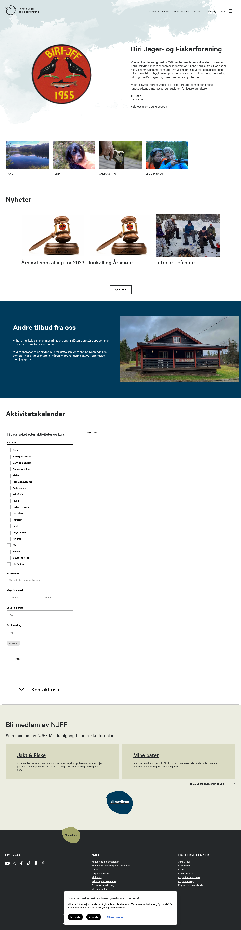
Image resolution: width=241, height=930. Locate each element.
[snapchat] (36, 863)
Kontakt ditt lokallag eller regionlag (111, 865)
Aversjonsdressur (22, 456)
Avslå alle (93, 917)
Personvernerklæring (103, 885)
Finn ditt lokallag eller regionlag (169, 11)
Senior (16, 551)
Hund (15, 500)
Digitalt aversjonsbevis (190, 885)
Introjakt (17, 519)
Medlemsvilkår (100, 889)
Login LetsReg (186, 881)
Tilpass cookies (115, 917)
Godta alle (75, 917)
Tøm (17, 658)
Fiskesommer (19, 488)
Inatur (181, 869)
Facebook (160, 106)
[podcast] (43, 863)
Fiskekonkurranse (22, 481)
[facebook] (21, 863)
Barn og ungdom (21, 462)
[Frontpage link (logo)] (10, 11)
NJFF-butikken (186, 873)
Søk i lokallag (14, 625)
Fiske (15, 475)
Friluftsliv (17, 494)
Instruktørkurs (20, 507)
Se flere (120, 290)
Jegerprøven (19, 532)
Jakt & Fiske (185, 861)
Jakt (15, 526)
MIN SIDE (198, 11)
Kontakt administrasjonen (105, 861)
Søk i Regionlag (15, 607)
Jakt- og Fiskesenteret (104, 881)
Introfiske (17, 513)
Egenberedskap (21, 469)
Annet (16, 449)
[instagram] (14, 863)
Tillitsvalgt (97, 877)
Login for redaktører (189, 877)
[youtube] (7, 863)
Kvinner (16, 538)
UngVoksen (18, 563)
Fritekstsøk (13, 573)
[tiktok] (29, 863)
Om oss (96, 869)
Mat (14, 545)
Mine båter (184, 865)
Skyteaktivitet (20, 557)
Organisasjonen (100, 873)
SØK (209, 11)
